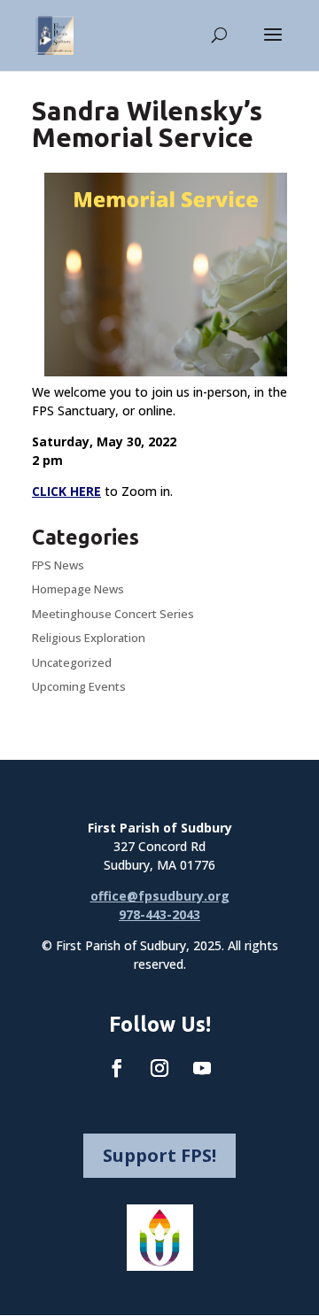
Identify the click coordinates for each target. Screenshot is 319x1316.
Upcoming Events (79, 686)
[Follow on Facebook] (117, 1068)
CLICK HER (63, 491)
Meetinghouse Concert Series (113, 614)
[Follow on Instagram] (159, 1068)
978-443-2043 (159, 914)
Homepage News (78, 589)
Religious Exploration (88, 638)
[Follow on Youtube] (202, 1068)
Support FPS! (159, 1155)
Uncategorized (72, 662)
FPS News (58, 565)
